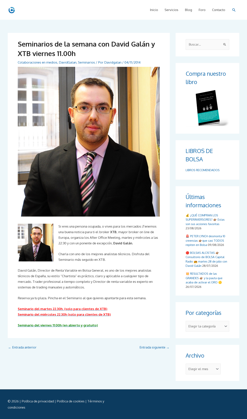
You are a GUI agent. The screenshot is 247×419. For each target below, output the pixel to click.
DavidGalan (67, 62)
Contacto (218, 10)
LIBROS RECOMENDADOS (203, 170)
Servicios (171, 10)
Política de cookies (71, 401)
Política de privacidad (38, 401)
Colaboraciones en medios (37, 62)
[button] (234, 10)
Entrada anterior (22, 347)
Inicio (154, 10)
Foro (202, 10)
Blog (188, 10)
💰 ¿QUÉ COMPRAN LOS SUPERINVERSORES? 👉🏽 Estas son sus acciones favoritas (205, 219)
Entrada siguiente (154, 347)
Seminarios (86, 62)
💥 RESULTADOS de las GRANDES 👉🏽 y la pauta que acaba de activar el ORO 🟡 (204, 278)
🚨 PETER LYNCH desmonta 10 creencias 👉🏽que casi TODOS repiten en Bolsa (205, 240)
